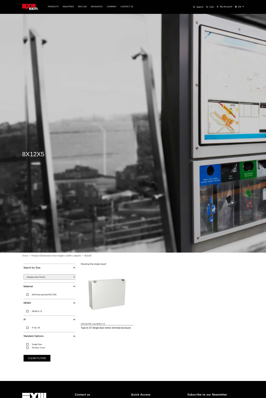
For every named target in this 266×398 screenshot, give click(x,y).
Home (25, 255)
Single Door (37, 344)
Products (53, 6)
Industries (68, 6)
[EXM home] (30, 7)
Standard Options (34, 336)
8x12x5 (33, 154)
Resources (97, 6)
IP (25, 319)
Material (28, 286)
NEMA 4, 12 (37, 311)
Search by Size (32, 267)
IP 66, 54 (36, 328)
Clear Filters (37, 358)
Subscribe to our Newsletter (207, 394)
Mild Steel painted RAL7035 (44, 294)
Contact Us (127, 6)
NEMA (27, 302)
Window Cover (38, 348)
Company (111, 6)
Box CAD (82, 6)
